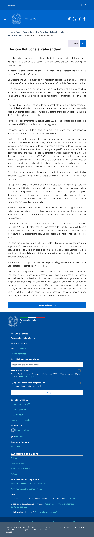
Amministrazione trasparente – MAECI (26, 488)
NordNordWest (70, 498)
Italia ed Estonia (17, 463)
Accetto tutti (81, 527)
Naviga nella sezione (47, 305)
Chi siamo (15, 458)
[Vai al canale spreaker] (84, 18)
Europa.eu (19, 436)
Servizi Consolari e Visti (26, 32)
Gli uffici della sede (18, 353)
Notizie (14, 473)
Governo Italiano (13, 5)
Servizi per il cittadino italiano (53, 32)
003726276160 (20, 348)
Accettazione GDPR (20, 370)
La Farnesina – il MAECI (20, 404)
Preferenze (64, 527)
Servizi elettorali (15, 35)
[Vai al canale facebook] (79, 18)
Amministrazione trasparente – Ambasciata (29, 483)
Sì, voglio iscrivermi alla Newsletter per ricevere (28, 382)
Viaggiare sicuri (17, 414)
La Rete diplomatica (19, 409)
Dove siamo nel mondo (20, 419)
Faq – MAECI (16, 446)
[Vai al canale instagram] (69, 18)
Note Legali (30, 376)
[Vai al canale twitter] (74, 18)
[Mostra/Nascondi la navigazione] (4, 18)
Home (10, 32)
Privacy (23, 376)
